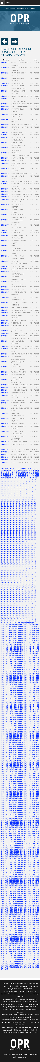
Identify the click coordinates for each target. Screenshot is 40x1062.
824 (26, 594)
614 (8, 561)
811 (23, 592)
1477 (6, 716)
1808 (10, 779)
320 (26, 513)
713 (17, 576)
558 (20, 551)
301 (5, 511)
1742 (25, 766)
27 (12, 470)
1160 (18, 654)
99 (12, 478)
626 (8, 563)
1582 (25, 735)
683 (35, 571)
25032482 (5, 256)
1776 (2, 774)
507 (11, 544)
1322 (25, 685)
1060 (18, 634)
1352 (25, 690)
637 (5, 565)
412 (14, 528)
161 (17, 487)
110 (8, 480)
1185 (37, 658)
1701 (21, 758)
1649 (14, 748)
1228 (10, 667)
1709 (14, 760)
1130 (18, 648)
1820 (18, 781)
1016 (2, 627)
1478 (10, 716)
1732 (25, 764)
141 (29, 484)
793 (5, 590)
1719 (14, 762)
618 (20, 561)
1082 (25, 638)
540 (2, 549)
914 (8, 609)
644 (26, 565)
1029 (14, 629)
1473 (29, 714)
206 (8, 495)
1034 (33, 629)
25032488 (5, 297)
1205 (37, 661)
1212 (25, 663)
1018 (10, 627)
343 (23, 516)
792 (2, 590)
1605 (37, 739)
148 (14, 486)
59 (4, 474)
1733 (29, 764)
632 (26, 563)
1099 (14, 642)
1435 (37, 706)
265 (5, 505)
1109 (14, 644)
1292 (25, 679)
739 (23, 580)
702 (20, 574)
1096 (2, 642)
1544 (33, 727)
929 (17, 611)
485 (17, 540)
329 (17, 515)
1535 (37, 725)
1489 (14, 718)
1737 (6, 766)
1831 (21, 783)
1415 (37, 702)
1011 (21, 625)
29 (16, 470)
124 (14, 482)
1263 (29, 673)
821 (17, 594)
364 (14, 520)
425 (17, 530)
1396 (2, 700)
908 (26, 607)
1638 (10, 747)
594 (20, 557)
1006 (2, 625)
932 (26, 611)
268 (14, 505)
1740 (18, 766)
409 (5, 528)
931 (23, 611)
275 (35, 505)
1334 (33, 687)
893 (17, 605)
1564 (33, 731)
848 (26, 598)
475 (23, 538)
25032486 (5, 269)
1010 (18, 625)
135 (11, 484)
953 (17, 615)
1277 (6, 677)
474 (20, 538)
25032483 (5, 276)
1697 (6, 758)
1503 (29, 719)
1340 (18, 689)
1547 (6, 729)
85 (21, 476)
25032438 (5, 83)
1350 (18, 690)
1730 (18, 764)
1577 (6, 735)
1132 (25, 648)
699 (11, 574)
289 (5, 509)
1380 (18, 696)
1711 (21, 760)
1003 (26, 623)
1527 (6, 725)
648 (2, 567)
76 (2, 476)
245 (17, 501)
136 (14, 484)
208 (14, 495)
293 (17, 509)
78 (6, 476)
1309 (14, 683)
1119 (14, 646)
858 (20, 600)
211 (23, 495)
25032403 (5, 392)
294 (20, 509)
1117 (6, 646)
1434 (33, 706)
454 (32, 534)
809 (17, 592)
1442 (25, 708)
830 (8, 596)
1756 (2, 770)
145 (5, 486)
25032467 (5, 245)
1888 (10, 795)
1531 (21, 725)
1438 (10, 708)
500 (26, 542)
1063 (29, 634)
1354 (33, 690)
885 (29, 603)
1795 (37, 776)
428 (26, 530)
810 (20, 592)
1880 (18, 793)
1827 (6, 783)
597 (29, 557)
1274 (33, 675)
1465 (37, 712)
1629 (14, 745)
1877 (6, 793)
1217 (6, 665)
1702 (25, 758)
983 (35, 619)
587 (35, 555)
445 (5, 534)
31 (21, 470)
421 (5, 530)
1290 (18, 679)
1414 (33, 702)
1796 (2, 777)
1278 (10, 677)
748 (14, 582)
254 (8, 503)
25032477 (5, 225)
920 (26, 609)
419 (35, 528)
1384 (33, 696)
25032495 (5, 331)
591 (11, 557)
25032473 (5, 230)
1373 (29, 694)
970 (32, 617)
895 (23, 605)
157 (5, 487)
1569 (14, 733)
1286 (2, 679)
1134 (33, 648)
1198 (10, 661)
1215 (37, 663)
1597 (6, 739)
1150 (18, 652)
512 (26, 544)
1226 (2, 667)
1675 (37, 752)
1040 (18, 631)
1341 (21, 689)
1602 (25, 739)
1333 (29, 687)
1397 (6, 700)
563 (35, 551)
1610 (18, 741)
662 (8, 569)
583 (23, 555)
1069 (14, 636)
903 (11, 607)
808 (14, 592)
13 (19, 468)
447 (11, 534)
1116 (2, 646)
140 (26, 484)
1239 (14, 669)
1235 (37, 667)
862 (32, 600)
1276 (2, 677)
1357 (6, 692)
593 (17, 557)
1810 (18, 779)
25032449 (5, 78)
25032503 (5, 310)
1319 (14, 685)
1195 (37, 660)
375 (11, 522)
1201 (21, 661)
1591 (21, 737)
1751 (21, 768)
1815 (37, 779)
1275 (37, 675)
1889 (14, 795)
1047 (6, 632)
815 (35, 592)
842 (8, 598)
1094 (33, 640)
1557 (6, 731)
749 (17, 582)
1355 (37, 690)
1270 (18, 675)
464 (26, 536)
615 (11, 561)
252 (2, 503)
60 (6, 474)
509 (17, 544)
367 (23, 520)
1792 (25, 776)
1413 (29, 702)
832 (14, 596)
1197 (6, 661)
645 (29, 565)
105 (30, 478)
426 (20, 530)
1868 (10, 791)
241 (5, 501)
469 (5, 538)
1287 (6, 679)
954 (20, 615)
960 (2, 617)
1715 (37, 760)
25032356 (5, 431)
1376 (2, 696)
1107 (6, 644)
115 (23, 480)
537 (29, 547)
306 (20, 511)
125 (17, 482)
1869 (14, 791)
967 (23, 617)
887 (35, 603)
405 (29, 526)
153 (29, 486)
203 (35, 493)
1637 (6, 747)
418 (32, 528)
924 (2, 611)
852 (2, 600)
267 (11, 505)
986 (8, 621)
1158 (10, 654)
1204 (33, 661)
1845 (37, 785)
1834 (33, 783)
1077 (6, 638)
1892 (25, 795)
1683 (29, 754)
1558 (10, 731)
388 (14, 524)
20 (34, 468)
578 (8, 555)
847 (23, 598)
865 (5, 602)
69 (25, 474)
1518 (10, 723)
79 (8, 476)
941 (17, 613)
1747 (6, 768)
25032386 (5, 400)
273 (29, 505)
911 (35, 607)
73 (34, 474)
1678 (10, 754)
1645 (37, 747)
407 (35, 526)
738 (20, 580)
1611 (21, 741)
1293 (29, 679)
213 (29, 495)
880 (14, 603)
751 (23, 582)
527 (35, 545)
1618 (10, 743)
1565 (37, 731)
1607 (6, 741)
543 (11, 549)
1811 (21, 779)
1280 (18, 677)
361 (5, 520)
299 (35, 509)
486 (20, 540)
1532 (25, 725)
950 (8, 615)
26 (10, 470)
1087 (6, 640)
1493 (29, 718)
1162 (25, 654)
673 (5, 571)
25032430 (5, 356)
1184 (33, 658)
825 (29, 594)
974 (8, 619)
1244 (33, 669)
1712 (25, 760)
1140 (18, 650)
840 (2, 598)
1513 (29, 721)
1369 (14, 694)
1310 (18, 683)
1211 (21, 663)
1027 (6, 629)
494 (8, 542)
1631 (21, 745)
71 (29, 474)
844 (14, 598)
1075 (37, 636)
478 (32, 538)
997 (5, 623)
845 (17, 598)
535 (23, 547)
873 (29, 602)
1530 (18, 725)
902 (8, 607)
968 (26, 617)
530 (8, 547)
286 (32, 507)
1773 (29, 772)
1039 (14, 631)
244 (14, 501)
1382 (25, 696)
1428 (10, 706)
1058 (10, 634)
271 (23, 505)
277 (5, 507)
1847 (6, 787)
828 (2, 596)
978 (20, 619)
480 (2, 540)
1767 (6, 772)
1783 (29, 774)
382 (32, 522)
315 (11, 513)
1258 (10, 673)
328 (14, 515)
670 (32, 569)
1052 (25, 632)
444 (2, 534)
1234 (33, 667)
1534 (33, 725)
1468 (10, 714)
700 (14, 574)
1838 (10, 785)
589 (5, 557)
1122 (25, 646)
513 (29, 544)
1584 (33, 735)
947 (35, 613)
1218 (10, 665)
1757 (6, 770)
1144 (33, 650)
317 (17, 513)
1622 (25, 743)
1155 (37, 652)
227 (35, 497)
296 (26, 509)
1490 (18, 718)
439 (23, 532)
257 (17, 503)
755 (35, 582)
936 (2, 613)
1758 (10, 770)
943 (23, 613)
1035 (37, 629)
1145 (37, 650)
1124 (33, 646)
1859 (14, 789)
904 (14, 607)
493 (5, 542)
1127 (6, 648)
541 (5, 549)
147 (11, 486)
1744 (33, 766)
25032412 (5, 96)
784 (14, 588)
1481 (21, 716)
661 (5, 569)
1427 (6, 706)
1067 (6, 636)
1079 (14, 638)
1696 (2, 758)
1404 (33, 700)
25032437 (5, 142)
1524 (33, 723)
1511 (21, 721)
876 (2, 603)
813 (29, 592)
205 (5, 495)
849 (29, 598)
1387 (6, 698)
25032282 (5, 452)
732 (2, 580)
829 (5, 596)
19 (32, 468)
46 (14, 472)
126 (20, 482)
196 (14, 493)
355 (23, 518)
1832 (25, 783)
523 (23, 545)
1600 (18, 739)
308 (26, 511)
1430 (18, 706)
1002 (22, 623)
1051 (21, 632)
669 (29, 569)
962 (8, 617)
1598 (10, 739)
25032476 (5, 173)
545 (17, 549)
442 (32, 532)
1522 (25, 723)
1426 (2, 706)
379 (23, 522)
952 (14, 615)
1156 (2, 654)
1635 (37, 745)
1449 (14, 710)
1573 (29, 733)
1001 (18, 623)
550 (32, 549)
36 (31, 470)
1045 (37, 631)
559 (23, 551)
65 (16, 474)
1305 (37, 681)
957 (29, 615)
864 (2, 602)
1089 (14, 640)
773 (17, 586)
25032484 (5, 271)
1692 (25, 756)
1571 (21, 733)
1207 (6, 663)
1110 (18, 644)
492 (2, 542)
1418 (10, 704)
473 (17, 538)
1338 (10, 689)
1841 (21, 785)
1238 (10, 669)
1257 (6, 673)
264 (2, 505)
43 (8, 472)
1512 (25, 721)
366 (20, 520)
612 (2, 561)
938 (8, 613)
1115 (37, 644)
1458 (10, 712)
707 (35, 574)
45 (12, 472)
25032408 (5, 390)
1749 (14, 768)
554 (8, 551)
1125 (37, 646)
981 (29, 619)
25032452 (5, 153)
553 (5, 551)
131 (35, 482)
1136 (2, 650)
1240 (18, 669)
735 (11, 580)
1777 (6, 774)
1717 (6, 762)
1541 (21, 727)
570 (20, 553)
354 (20, 518)
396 (2, 526)
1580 (18, 735)
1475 (37, 714)
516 (2, 545)
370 (32, 520)
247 (23, 501)
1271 (21, 675)
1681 (21, 754)
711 (11, 576)
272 (26, 505)
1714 (33, 760)
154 (32, 486)
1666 (2, 752)
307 (23, 511)
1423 (29, 704)
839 (35, 596)
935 (35, 611)
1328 (10, 687)
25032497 (5, 315)
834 (20, 596)
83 (16, 476)
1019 (14, 627)
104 (27, 478)
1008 (10, 625)
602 (8, 559)
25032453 (5, 395)
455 (35, 534)
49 (21, 472)
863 (35, 600)
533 (17, 547)
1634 (33, 745)
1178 (10, 658)
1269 (14, 675)
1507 (6, 721)
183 (11, 491)
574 (32, 553)
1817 (6, 781)
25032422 (5, 374)
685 (5, 573)
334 (32, 515)
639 (11, 565)
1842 (25, 785)
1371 (21, 694)
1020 (18, 627)
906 (20, 607)
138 (20, 484)
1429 (14, 706)
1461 (21, 712)
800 (26, 590)
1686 (2, 756)
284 (26, 507)
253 (5, 503)
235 (23, 499)
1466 (2, 714)
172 (14, 489)
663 (11, 569)
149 (17, 486)
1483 (29, 716)
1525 (37, 723)
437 (17, 532)
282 (20, 507)
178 (32, 489)
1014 (33, 625)
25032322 (5, 462)
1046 (2, 632)
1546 (2, 729)
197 (17, 493)
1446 (2, 710)
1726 (2, 764)
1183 (29, 658)
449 (17, 534)
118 (32, 480)
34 (27, 470)
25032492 (5, 302)
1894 (33, 795)
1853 (29, 787)
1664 (33, 750)
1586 (2, 737)
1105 (37, 642)
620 (26, 561)
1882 (25, 793)
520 (14, 545)
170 (8, 489)
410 (8, 528)
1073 (29, 636)
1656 (2, 750)
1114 (33, 644)
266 (8, 505)
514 (32, 544)
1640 (18, 747)
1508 (10, 721)
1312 (25, 683)
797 (17, 590)
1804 (33, 777)
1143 (29, 650)
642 (20, 565)
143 (35, 484)
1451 (21, 710)
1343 (29, 689)
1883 (29, 793)
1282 (25, 677)
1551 (21, 729)
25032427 (5, 109)
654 (20, 567)
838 (32, 596)
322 (32, 513)
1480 (18, 716)
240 (2, 501)
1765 (37, 770)
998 (8, 623)
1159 (14, 654)
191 (35, 491)
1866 (2, 791)
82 (14, 476)
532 (14, 547)
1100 (18, 642)
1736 (2, 766)
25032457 (5, 261)
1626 (2, 745)
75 (38, 474)
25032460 (5, 220)
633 (29, 563)
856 (14, 600)
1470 (18, 714)
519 (11, 545)
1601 (21, 739)
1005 (33, 623)
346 (32, 516)
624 (2, 563)
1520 (18, 723)
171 (11, 489)
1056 (2, 634)
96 (6, 478)
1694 (33, 756)
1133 (29, 648)
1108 (10, 644)
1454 (33, 710)
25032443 (5, 114)
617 (17, 561)
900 (2, 607)
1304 (33, 681)
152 (26, 486)
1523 (29, 723)
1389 (14, 698)
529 (5, 547)
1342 (25, 689)
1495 (37, 718)
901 (5, 607)
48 (19, 472)
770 (8, 586)
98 (10, 478)
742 (32, 580)
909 (29, 607)
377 (17, 522)
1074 (33, 636)
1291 (21, 679)
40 (2, 472)
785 (17, 588)
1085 (37, 638)
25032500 (5, 333)
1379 (14, 696)
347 (35, 516)
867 (11, 602)
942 (20, 613)
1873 (29, 791)
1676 (2, 754)
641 (17, 565)
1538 (10, 727)
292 (14, 509)
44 (10, 472)
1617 (6, 743)
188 (26, 491)
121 (5, 482)
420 (2, 530)
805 (5, 592)
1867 (6, 791)
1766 (2, 772)
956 (26, 615)
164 (26, 487)
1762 (25, 770)
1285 (37, 677)
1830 (18, 783)
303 (11, 511)
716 (26, 576)
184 (14, 491)
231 (11, 499)
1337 (6, 689)
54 (31, 472)
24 (6, 470)
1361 (21, 692)
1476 (2, 716)
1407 (6, 702)
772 (14, 586)
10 (13, 468)
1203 (29, 661)
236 (26, 499)
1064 (33, 634)
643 (23, 565)
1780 (18, 774)
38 (36, 470)
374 (8, 522)
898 (32, 605)
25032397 (5, 413)
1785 (37, 774)
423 (11, 530)
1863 (29, 789)
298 (32, 509)
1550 (18, 729)
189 (29, 491)
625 (5, 563)
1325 (37, 685)
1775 (37, 772)
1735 (37, 764)
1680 (18, 754)
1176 (2, 658)
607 (23, 559)
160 (14, 487)
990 (20, 621)
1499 (14, 719)
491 (35, 540)
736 (14, 580)
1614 (33, 741)
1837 (6, 785)
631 (23, 563)
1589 (14, 737)
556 (14, 551)
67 (21, 474)
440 (26, 532)
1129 (14, 648)
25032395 (5, 403)
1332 (25, 687)
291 (11, 509)
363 (11, 520)
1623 (29, 743)
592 (14, 557)
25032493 (5, 336)
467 (35, 536)
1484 (33, 716)
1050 (18, 632)
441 (29, 532)
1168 (10, 656)
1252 (25, 671)
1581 (21, 735)
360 (2, 520)
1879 (14, 793)
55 (34, 472)
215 (35, 495)
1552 (25, 729)
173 (17, 489)
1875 (37, 791)
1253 (29, 671)
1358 (10, 692)
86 (23, 476)
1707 (6, 760)
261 (29, 503)
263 (35, 503)
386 (8, 524)
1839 (14, 785)
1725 (37, 762)
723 (11, 578)
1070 (18, 636)
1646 (2, 748)
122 (8, 482)
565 (5, 553)
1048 (10, 632)
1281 (21, 677)
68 (23, 474)
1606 (2, 741)
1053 (29, 632)
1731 (21, 764)
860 (26, 600)
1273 (29, 675)
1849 (14, 787)
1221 (21, 665)
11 (15, 468)
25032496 (5, 307)
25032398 (5, 418)
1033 (29, 629)
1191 (21, 660)
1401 (21, 700)
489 (29, 540)
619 (23, 561)
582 (20, 555)
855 (11, 600)
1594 (33, 737)
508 (14, 544)
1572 (25, 733)
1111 (21, 644)
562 (32, 551)
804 (2, 592)
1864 (33, 789)
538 (32, 547)
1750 (18, 768)
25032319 (5, 441)
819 (11, 594)
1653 (29, 748)
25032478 (5, 189)
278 (8, 507)
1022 (25, 627)
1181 (21, 658)
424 (14, 530)
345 (29, 516)
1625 (37, 743)
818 (8, 594)
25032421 (5, 73)
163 (23, 487)
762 (20, 584)
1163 (29, 654)
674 (8, 571)
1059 (14, 634)
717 (29, 576)
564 (2, 553)
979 (23, 619)
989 (17, 621)
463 (23, 536)
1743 (29, 766)
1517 (6, 723)
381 (29, 522)
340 (14, 516)
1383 (29, 696)
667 (23, 569)
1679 (14, 754)
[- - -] (2, 2)
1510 (18, 721)
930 (20, 611)
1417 (6, 704)
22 (2, 470)
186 (20, 491)
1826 (2, 783)
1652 (25, 748)
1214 (33, 663)
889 (5, 605)
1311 (21, 683)
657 (29, 567)
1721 (21, 762)
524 (26, 545)
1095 (37, 640)
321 (29, 513)
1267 (6, 675)
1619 (14, 743)
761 (17, 584)
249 (29, 501)
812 (26, 592)
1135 (37, 648)
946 (32, 613)
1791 (21, 776)
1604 (33, 739)
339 (11, 516)
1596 (2, 739)
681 (29, 571)
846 (20, 598)
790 (32, 588)
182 (8, 491)
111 (11, 480)
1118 (10, 646)
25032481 (5, 233)
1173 (29, 656)
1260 (18, 673)
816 (2, 594)
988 (14, 621)
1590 (18, 737)
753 (29, 582)
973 (5, 619)
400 (14, 526)
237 (29, 499)
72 (31, 474)
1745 (37, 766)
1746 (2, 768)
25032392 (5, 426)
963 (11, 617)
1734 (33, 764)
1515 (37, 721)
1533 (29, 725)
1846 (2, 787)
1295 (37, 679)
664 (14, 569)
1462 (25, 712)
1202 (25, 661)
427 (23, 530)
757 (5, 584)
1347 (6, 690)
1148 (10, 652)
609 (29, 559)
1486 (2, 718)
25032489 (5, 282)
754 (32, 582)
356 (26, 518)
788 (26, 588)
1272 (25, 675)
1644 (33, 747)
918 (20, 609)
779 (35, 586)
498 (20, 542)
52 (27, 472)
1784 (33, 774)
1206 (2, 663)
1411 (21, 702)
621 (29, 561)
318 (20, 513)
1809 (14, 779)
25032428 (5, 349)
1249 (14, 671)
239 (35, 499)
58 (2, 474)
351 (11, 518)
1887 (6, 795)
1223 (29, 665)
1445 (37, 708)
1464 (33, 712)
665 (17, 569)
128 (26, 482)
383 (35, 522)
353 (17, 518)
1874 (33, 791)
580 (14, 555)
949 (5, 615)
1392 (25, 698)
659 (35, 567)
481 (5, 540)
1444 (33, 708)
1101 (21, 642)
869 (17, 602)
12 (17, 468)
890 (8, 605)
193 (5, 493)
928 (14, 611)
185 (17, 491)
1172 (25, 656)
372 (2, 522)
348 (2, 518)
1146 (2, 652)
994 (32, 621)
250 (32, 501)
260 (26, 503)
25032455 (5, 158)
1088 (10, 640)
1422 (25, 704)
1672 (25, 752)
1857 (6, 789)
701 (17, 574)
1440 (18, 708)
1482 (25, 716)
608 (26, 559)
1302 (25, 681)
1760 (18, 770)
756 (2, 584)
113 (17, 480)
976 (14, 619)
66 (19, 474)
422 (8, 530)
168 (2, 489)
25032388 (5, 408)
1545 (37, 727)
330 (20, 515)
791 (35, 588)
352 (14, 518)
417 (29, 528)
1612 (25, 741)
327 (11, 515)
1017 (6, 627)
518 (8, 545)
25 (8, 470)
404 (26, 526)
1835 (37, 783)
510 (20, 544)
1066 (2, 636)
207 (11, 495)
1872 (25, 791)
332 (26, 515)
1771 (21, 772)
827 (35, 594)
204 (2, 495)
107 (36, 478)
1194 (33, 660)
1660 (18, 750)
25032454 (5, 135)
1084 (33, 638)
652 (14, 567)
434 (8, 532)
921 (29, 609)
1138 (10, 650)
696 (2, 574)
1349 (14, 690)
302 (8, 511)
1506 (2, 721)
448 (14, 534)
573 (29, 553)
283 (23, 507)
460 (14, 536)
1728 (10, 764)
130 (32, 482)
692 (26, 573)
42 (6, 472)
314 (8, 513)
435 (11, 532)
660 (2, 569)
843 (11, 598)
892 (14, 605)
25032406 (5, 86)
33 (25, 470)
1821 (21, 781)
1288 (10, 679)
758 (8, 584)
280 (14, 507)
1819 (14, 781)
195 (11, 493)
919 (23, 609)
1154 (33, 652)
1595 (37, 737)
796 (14, 590)
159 (11, 487)
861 (29, 600)
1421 (21, 704)
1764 (33, 770)
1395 (37, 698)
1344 (33, 689)
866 (8, 602)
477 (29, 538)
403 (23, 526)
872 (26, 602)
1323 (29, 685)
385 (5, 524)
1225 (37, 665)
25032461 (5, 209)
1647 (6, 748)
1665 (37, 750)
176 (26, 489)
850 (32, 598)
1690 (18, 756)
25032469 (5, 160)
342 (20, 516)
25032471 (5, 181)
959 (35, 615)
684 (2, 573)
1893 (29, 795)
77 (4, 476)
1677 (6, 754)
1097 (6, 642)
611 (35, 559)
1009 (14, 625)
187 (23, 491)
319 (23, 513)
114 (20, 480)
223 (23, 497)
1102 (25, 642)
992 (26, 621)
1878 (10, 793)
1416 (2, 704)
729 (29, 578)
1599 (14, 739)
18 (30, 468)
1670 (18, 752)
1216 (2, 665)
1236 (2, 669)
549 (29, 549)
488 (26, 540)
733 (5, 580)
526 (32, 545)
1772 (25, 772)
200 (26, 493)
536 (26, 547)
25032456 (5, 251)
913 (5, 609)
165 (29, 487)
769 (5, 586)
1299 (14, 681)
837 (29, 596)
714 (20, 576)
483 (11, 540)
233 (17, 499)
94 (2, 478)
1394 (33, 698)
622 (32, 561)
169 (5, 489)
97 (8, 478)
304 (14, 511)
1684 (33, 754)
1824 (33, 781)
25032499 (5, 325)
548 (26, 549)
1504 (33, 719)
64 (14, 474)
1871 (21, 791)
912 (2, 609)
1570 (18, 733)
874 (32, 602)
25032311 (5, 454)
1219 (14, 665)
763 (23, 584)
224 (26, 497)
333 (29, 515)
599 (35, 557)
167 (35, 487)
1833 (29, 783)
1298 (10, 681)
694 (32, 573)
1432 (25, 706)
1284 (33, 677)
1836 (2, 785)
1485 (37, 716)
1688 (10, 756)
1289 (14, 679)
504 (2, 544)
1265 (37, 673)
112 (14, 480)
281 (17, 507)
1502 (25, 719)
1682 (25, 754)
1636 (2, 747)
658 (32, 567)
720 (2, 578)
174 (20, 489)
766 (32, 584)
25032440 (5, 385)
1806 (2, 779)
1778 (10, 774)
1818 (10, 781)
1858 (10, 789)
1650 (18, 748)
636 (2, 565)
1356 (2, 692)
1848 (10, 787)
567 (11, 553)
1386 (2, 698)
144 (2, 486)
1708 (10, 760)
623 (35, 561)
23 (4, 470)
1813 (29, 779)
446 (8, 534)
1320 (18, 685)
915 (11, 609)
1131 (21, 648)
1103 (29, 642)
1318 (10, 685)
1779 (14, 774)
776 (26, 586)
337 (5, 516)
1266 (2, 675)
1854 (33, 787)
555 (11, 551)
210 (20, 495)
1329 (14, 687)
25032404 (5, 124)
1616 (2, 743)
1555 (37, 729)
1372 (25, 694)
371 (35, 520)
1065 (37, 634)
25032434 (5, 91)
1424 (33, 704)
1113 (29, 644)
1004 (30, 623)
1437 (6, 708)
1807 (6, 779)
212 (26, 495)
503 (35, 542)
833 (17, 596)
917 (17, 609)
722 (8, 578)
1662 (25, 750)
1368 (10, 694)
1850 (18, 787)
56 (36, 472)
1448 (10, 710)
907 (23, 607)
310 (32, 511)
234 (20, 499)
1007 (6, 625)
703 (23, 574)
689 (17, 573)
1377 (6, 696)
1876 (2, 793)
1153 (29, 652)
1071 (21, 636)
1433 (29, 706)
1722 (25, 762)
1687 (6, 756)
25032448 (5, 380)
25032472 (5, 196)
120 (2, 482)
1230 (18, 667)
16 (26, 468)
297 (29, 509)
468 (2, 538)
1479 (14, 716)
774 (20, 586)
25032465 (5, 176)
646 (32, 565)
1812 (25, 779)
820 (14, 594)
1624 (33, 743)
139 (23, 484)
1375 (37, 694)
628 (14, 563)
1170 (18, 656)
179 (35, 489)
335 (35, 515)
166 (32, 487)
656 (26, 567)
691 (23, 573)
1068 (10, 636)
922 (32, 609)
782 (8, 588)
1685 (37, 754)
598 (32, 557)
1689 (14, 756)
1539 (14, 727)
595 (23, 557)
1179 (14, 658)
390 (20, 524)
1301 (21, 681)
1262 (25, 673)
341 (17, 516)
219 (11, 497)
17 (28, 468)
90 (31, 476)
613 (5, 561)
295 (23, 509)
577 (5, 555)
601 (5, 559)
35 (29, 470)
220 (14, 497)
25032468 (5, 199)
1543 (29, 727)
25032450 (5, 127)
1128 (10, 648)
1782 (25, 774)
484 (14, 540)
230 (8, 499)
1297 (6, 681)
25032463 (5, 191)
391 (23, 524)
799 (23, 590)
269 (17, 505)
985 (5, 621)
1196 (2, 661)
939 (11, 613)
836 (26, 596)
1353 (29, 690)
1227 (6, 667)
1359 (14, 692)
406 (32, 526)
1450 (18, 710)
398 (8, 526)
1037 (6, 631)
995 (35, 621)
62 (10, 474)
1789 (14, 776)
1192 (25, 660)
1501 (21, 719)
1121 (21, 646)
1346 (2, 690)
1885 (37, 793)
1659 (14, 750)
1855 (37, 787)
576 (2, 555)
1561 (21, 731)
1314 (33, 683)
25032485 (5, 287)
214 (32, 495)
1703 (29, 758)
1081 (21, 638)
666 (20, 569)
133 (5, 484)
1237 (6, 669)
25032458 (5, 215)
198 (20, 493)
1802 (25, 777)
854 (8, 600)
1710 (18, 760)
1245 (37, 669)
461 (17, 536)
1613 (29, 741)
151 (23, 486)
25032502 (5, 323)
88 (27, 476)
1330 (18, 687)
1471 (21, 714)
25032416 (5, 367)
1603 (29, 739)
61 (8, 474)
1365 (37, 692)
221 (17, 497)
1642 (25, 747)
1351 (21, 690)
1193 (29, 660)
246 (20, 501)
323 (35, 513)
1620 (18, 743)
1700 (18, 758)
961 (5, 617)
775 (23, 586)
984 (2, 621)
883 (23, 603)
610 (32, 559)
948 (2, 615)
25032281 (5, 449)
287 (35, 507)
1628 (10, 745)
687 (11, 573)
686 (8, 573)
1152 (25, 652)
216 (2, 497)
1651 (21, 748)
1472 (25, 714)
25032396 (5, 423)
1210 (18, 663)
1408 (10, 702)
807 (11, 592)
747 (11, 582)
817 (5, 594)
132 (2, 484)
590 (8, 557)
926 (8, 611)
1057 (6, 634)
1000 (14, 623)
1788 (10, 776)
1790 (18, 776)
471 (11, 538)
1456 (2, 712)
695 (35, 573)
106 (33, 478)
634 (32, 563)
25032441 (5, 119)
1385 (37, 696)
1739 (14, 766)
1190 (18, 660)
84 (19, 476)
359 (35, 518)
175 (23, 489)
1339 (14, 689)
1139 (14, 650)
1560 (18, 731)
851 (35, 598)
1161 (21, 654)
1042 (25, 631)
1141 (21, 650)
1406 (2, 702)
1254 (33, 671)
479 (35, 538)
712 (14, 576)
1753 (29, 768)
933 (29, 611)
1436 (2, 708)
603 (11, 559)
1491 (21, 718)
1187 (6, 660)
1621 (21, 743)
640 (14, 565)
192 (2, 493)
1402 (25, 700)
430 (32, 530)
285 (29, 507)
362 (8, 520)
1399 (14, 700)
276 (2, 507)
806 (8, 592)
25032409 (5, 106)
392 (26, 524)
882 (20, 603)
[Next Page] (14, 44)
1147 (6, 652)
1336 (2, 689)
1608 (10, 741)
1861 (21, 789)
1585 (37, 735)
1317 (6, 685)
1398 (10, 700)
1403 (29, 700)
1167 (6, 656)
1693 (29, 756)
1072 (25, 636)
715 (23, 576)
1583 (29, 735)
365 (17, 520)
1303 (29, 681)
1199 (14, 661)
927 (11, 611)
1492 (25, 718)
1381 (21, 696)
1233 (29, 667)
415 (23, 528)
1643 (29, 747)
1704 (33, 758)
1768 (10, 772)
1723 (29, 762)
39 (38, 470)
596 (26, 557)
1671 (21, 752)
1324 (33, 685)
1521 (21, 723)
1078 (10, 638)
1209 (14, 663)
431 (35, 530)
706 (32, 574)
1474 (33, 714)
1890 (18, 795)
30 (19, 470)
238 (32, 499)
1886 (2, 795)
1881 (21, 793)
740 (26, 580)
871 (23, 602)
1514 (33, 721)
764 (26, 584)
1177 (6, 658)
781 (5, 588)
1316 (2, 685)
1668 (10, 752)
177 (29, 489)
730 (32, 578)
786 (20, 588)
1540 (18, 727)
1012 (25, 625)
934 (32, 611)
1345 (37, 689)
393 (29, 524)
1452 (25, 710)
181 (5, 491)
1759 (14, 770)
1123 (29, 646)
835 (23, 596)
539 (35, 547)
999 (11, 623)
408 (2, 528)
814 (32, 592)
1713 (29, 760)
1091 (21, 640)
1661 (21, 750)
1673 (29, 752)
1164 (33, 654)
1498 (10, 719)
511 (23, 544)
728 (26, 578)
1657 (6, 750)
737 (17, 580)
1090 (18, 640)
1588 (10, 737)
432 (2, 532)
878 (8, 603)
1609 (14, 741)
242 (8, 501)
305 (17, 511)
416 (26, 528)
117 (29, 480)
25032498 (5, 341)
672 (2, 571)
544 (14, 549)
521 (17, 545)
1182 (25, 658)
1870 (18, 791)
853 (5, 600)
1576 (2, 735)
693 (29, 573)
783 (11, 588)
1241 (21, 669)
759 (11, 584)
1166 (2, 656)
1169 (14, 656)
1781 (21, 774)
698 (8, 574)
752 (26, 582)
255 (11, 503)
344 (26, 516)
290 (8, 509)
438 (20, 532)
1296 (2, 681)
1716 (2, 762)
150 (20, 486)
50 (23, 472)
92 (36, 476)
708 (2, 576)
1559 (14, 731)
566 (8, 553)
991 (23, 621)
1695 (37, 756)
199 (23, 493)
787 (23, 588)
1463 (29, 712)
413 (17, 528)
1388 (10, 698)
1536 (2, 727)
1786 (2, 776)
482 (8, 540)
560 (26, 551)
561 (29, 551)
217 (5, 497)
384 (2, 524)
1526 (2, 725)
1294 (33, 679)
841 (5, 598)
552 (2, 551)
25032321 (5, 457)
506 (8, 544)
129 (29, 482)
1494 (33, 718)
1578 (10, 735)
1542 (25, 727)
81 (12, 476)
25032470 (5, 168)
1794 (33, 776)
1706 (2, 760)
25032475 (5, 240)
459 (11, 536)
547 (23, 549)
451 (23, 534)
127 (23, 482)
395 (35, 524)
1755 (37, 768)
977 (17, 619)
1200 (18, 661)
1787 (6, 776)
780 (2, 588)
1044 (33, 631)
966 (20, 617)
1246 (2, 671)
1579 (14, 735)
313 (5, 513)
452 (26, 534)
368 (26, 520)
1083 (29, 638)
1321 (21, 685)
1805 (37, 777)
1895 (37, 795)
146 (8, 486)
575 (35, 553)
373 (5, 522)
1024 (33, 627)
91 (34, 476)
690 (20, 573)
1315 (37, 683)
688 (14, 573)
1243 (29, 669)
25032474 (5, 204)
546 (20, 549)
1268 (10, 675)
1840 (18, 785)
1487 (6, 718)
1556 (2, 731)
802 (32, 590)
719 (35, 576)
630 (20, 563)
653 (17, 567)
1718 (10, 762)
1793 (29, 776)
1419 (14, 704)
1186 (2, 660)
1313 (29, 683)
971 (35, 617)
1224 (33, 665)
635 (35, 563)
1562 (25, 731)
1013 (29, 625)
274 (32, 505)
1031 (21, 629)
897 (29, 605)
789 (29, 588)
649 (5, 567)
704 (26, 574)
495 (11, 542)
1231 (21, 667)
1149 (14, 652)
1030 (18, 629)
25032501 (5, 320)
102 (21, 478)
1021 (21, 627)
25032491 (5, 312)
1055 (37, 632)
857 (17, 600)
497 (17, 542)
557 (17, 551)
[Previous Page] (4, 44)
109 (5, 480)
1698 (10, 758)
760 (14, 584)
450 (20, 534)
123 (11, 482)
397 (5, 526)
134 (8, 484)
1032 (25, 629)
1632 (25, 745)
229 (5, 499)
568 (14, 553)
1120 (18, 646)
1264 (33, 673)
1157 (6, 654)
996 (2, 623)
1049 (14, 632)
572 (26, 553)
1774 (33, 772)
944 (26, 613)
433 (5, 532)
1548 (10, 729)
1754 (33, 768)
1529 (14, 725)
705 (29, 574)
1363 (29, 692)
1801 (21, 777)
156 (2, 487)
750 (20, 582)
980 (26, 619)
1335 (37, 687)
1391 (21, 698)
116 (26, 480)
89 (29, 476)
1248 (10, 671)
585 (29, 555)
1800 (18, 777)
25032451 (5, 104)
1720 (18, 762)
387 (11, 524)
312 (2, 513)
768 (2, 586)
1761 (21, 770)
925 (5, 611)
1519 (14, 723)
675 (11, 571)
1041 (21, 631)
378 (20, 522)
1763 (29, 770)
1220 (18, 665)
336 (2, 516)
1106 (2, 644)
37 (34, 470)
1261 (21, 673)
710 (8, 576)
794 (8, 590)
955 (23, 615)
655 (23, 567)
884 (26, 603)
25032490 (5, 289)
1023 (29, 627)
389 (17, 524)
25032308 (5, 436)
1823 (29, 781)
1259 (14, 673)
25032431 (5, 137)
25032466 (5, 346)
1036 (2, 631)
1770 (18, 772)
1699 (14, 758)
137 (17, 484)
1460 (18, 712)
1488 (10, 718)
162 (20, 487)
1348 (10, 690)
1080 (18, 638)
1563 (29, 731)
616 (14, 561)
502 (32, 542)
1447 (6, 710)
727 (23, 578)
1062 (25, 634)
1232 (25, 667)
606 (20, 559)
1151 (21, 652)
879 (11, 603)
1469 (14, 714)
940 (14, 613)
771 (11, 586)
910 (32, 607)
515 (35, 544)
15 (24, 468)
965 (17, 617)
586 (32, 555)
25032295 (5, 459)
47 (16, 472)
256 (14, 503)
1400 (18, 700)
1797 (6, 777)
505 (5, 544)
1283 (29, 677)
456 (2, 536)
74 (36, 474)
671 (35, 569)
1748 (10, 768)
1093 (29, 640)
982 (32, 619)
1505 (37, 719)
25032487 (5, 292)
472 (14, 538)
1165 (37, 654)
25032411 (5, 99)
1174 (33, 656)
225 (29, 497)
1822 (25, 781)
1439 (14, 708)
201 (29, 493)
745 (5, 582)
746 (8, 582)
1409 (14, 702)
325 (5, 515)
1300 (18, 681)
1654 (33, 748)
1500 (18, 719)
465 (29, 536)
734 (8, 580)
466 (32, 536)
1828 (10, 783)
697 (5, 574)
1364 (33, 692)
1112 (25, 644)
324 (2, 515)
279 (11, 507)
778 (32, 586)
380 (26, 522)
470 (8, 538)
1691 (21, 756)
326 (8, 515)
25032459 (5, 235)
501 (29, 542)
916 (14, 609)
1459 (14, 712)
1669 (14, 752)
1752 (25, 768)
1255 (37, 671)
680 (26, 571)
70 (27, 474)
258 (20, 503)
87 (25, 476)
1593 (29, 737)
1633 (29, 745)
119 (35, 480)
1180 (18, 658)
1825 (37, 781)
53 (29, 472)
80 (10, 476)
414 (20, 528)
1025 (37, 627)
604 (14, 559)
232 (14, 499)
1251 (21, 671)
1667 (6, 752)
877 (5, 603)
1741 (21, 766)
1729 (14, 764)
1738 (10, 766)
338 (8, 516)
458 (8, 536)
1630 (18, 745)
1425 (37, 704)
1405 (37, 700)
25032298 (5, 444)
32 (23, 470)
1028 (10, 629)
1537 (6, 727)
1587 (6, 737)
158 (8, 487)
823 (23, 594)
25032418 (5, 354)
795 (11, 590)
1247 (6, 671)
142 (32, 484)
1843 (29, 785)
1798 (10, 777)
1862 (25, 789)
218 (8, 497)
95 (4, 478)
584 (26, 555)
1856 (2, 789)
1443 (29, 708)
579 (11, 555)
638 (8, 565)
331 (23, 515)
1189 (14, 660)
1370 (18, 694)
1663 (29, 750)
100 (15, 478)
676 (14, 571)
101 (18, 478)
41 (4, 472)
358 (32, 518)
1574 (33, 733)
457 (5, 536)
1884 (33, 793)
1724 (33, 762)
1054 (33, 632)
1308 (10, 683)
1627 (6, 745)
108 (2, 480)
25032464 (5, 194)
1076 (2, 638)
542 (8, 549)
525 (29, 545)
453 (29, 534)
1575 (37, 733)
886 (32, 603)
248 (26, 501)
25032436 (5, 62)
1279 (14, 677)
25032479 (5, 266)
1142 (25, 650)
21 (37, 468)
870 (20, 602)
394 (32, 524)
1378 (10, 696)
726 (20, 578)
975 (11, 619)
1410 (18, 702)
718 (32, 576)
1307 (6, 683)
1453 (29, 710)
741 (29, 580)
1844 (33, 785)
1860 (18, 789)
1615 (37, 741)
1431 (21, 706)
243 (11, 501)
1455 (37, 710)
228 (2, 499)
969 (29, 617)
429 (29, 530)
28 (14, 470)
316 (14, 513)
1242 (25, 669)
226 (32, 497)
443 (35, 532)
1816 (2, 781)
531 (11, 547)
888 (2, 605)
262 (32, 503)
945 (29, 613)
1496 (2, 719)
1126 (2, 648)
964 (14, 617)
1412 (25, 702)
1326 (2, 687)
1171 (21, 656)
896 (26, 605)
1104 (33, 642)
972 (2, 619)
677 (17, 571)
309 (29, 511)
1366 (2, 694)
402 (20, 526)
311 (35, 511)
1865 (37, 789)
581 (17, 555)
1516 (2, 723)
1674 (33, 752)
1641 (21, 747)
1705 (37, 758)
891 (11, 605)
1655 (37, 748)
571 (23, 553)
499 (23, 542)
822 (20, 594)
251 (35, 501)
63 (12, 474)
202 (32, 493)
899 (35, 605)
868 (14, 602)
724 (14, 578)
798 (20, 590)
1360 (18, 692)
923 (35, 609)
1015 (37, 625)
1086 (2, 640)
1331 (21, 687)
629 (17, 563)
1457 (6, 712)
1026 (2, 629)
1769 (14, 772)
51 (25, 472)
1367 (6, 694)
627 (11, 563)
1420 (18, 704)
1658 (10, 750)
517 (5, 545)
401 (17, 526)
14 (22, 468)
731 (35, 578)
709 (5, 576)
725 (17, 578)
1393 (29, 698)
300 (2, 511)
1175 (37, 656)
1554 (33, 729)
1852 (25, 787)
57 (38, 472)
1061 (21, 634)
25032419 (5, 372)
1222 (25, 665)
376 (14, 522)
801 (29, 590)
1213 (29, 663)
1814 (33, 779)
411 (11, 528)
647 (35, 565)
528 (2, 547)
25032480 (5, 184)
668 (26, 569)
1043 (29, 631)
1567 (6, 733)
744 (2, 582)
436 (14, 532)
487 (23, 540)
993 (29, 621)
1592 (25, 737)
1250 (18, 671)
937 (5, 613)
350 (8, 518)
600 (2, 559)
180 (2, 491)
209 (17, 495)
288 (2, 509)
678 (20, 571)
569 (17, 553)
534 (20, 547)
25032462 (5, 163)
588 (2, 557)
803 (35, 590)
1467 (6, 714)
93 (38, 476)
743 (35, 580)
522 (20, 545)
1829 (14, 783)
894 (20, 605)
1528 (10, 725)
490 (32, 540)
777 (29, 586)
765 (29, 584)
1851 (21, 787)
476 (26, 538)
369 (29, 520)
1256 (2, 673)
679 (23, 571)
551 (35, 549)
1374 (33, 694)
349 (5, 518)
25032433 (5, 132)
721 (5, 578)
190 (32, 491)
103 (24, 478)
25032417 (5, 361)
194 (8, 493)
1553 (29, 729)
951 (11, 615)
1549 (14, 729)
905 (17, 607)
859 (23, 600)
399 (11, 526)
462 (20, 536)
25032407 (5, 387)
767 (35, 584)
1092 (25, 640)
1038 (10, 631)
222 (20, 497)
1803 (29, 777)
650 (8, 567)
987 (11, 621)
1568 (10, 733)
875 (35, 602)
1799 (14, 777)
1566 (2, 733)
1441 (21, 708)
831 (11, 596)
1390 (18, 698)
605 (17, 559)
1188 (10, 660)
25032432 (5, 68)
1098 (10, 642)
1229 (14, 667)
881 (17, 603)
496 (14, 542)
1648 (10, 748)
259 (23, 503)
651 (11, 567)
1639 (14, 747)
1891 (21, 795)
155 (35, 486)
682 (32, 571)
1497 (6, 719)
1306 (2, 683)
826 (32, 594)
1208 (10, 663)
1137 (6, 650)
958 (32, 615)
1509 (14, 721)
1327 (6, 687)
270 (20, 505)
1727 (6, 764)
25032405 (5, 148)
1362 (25, 692)
